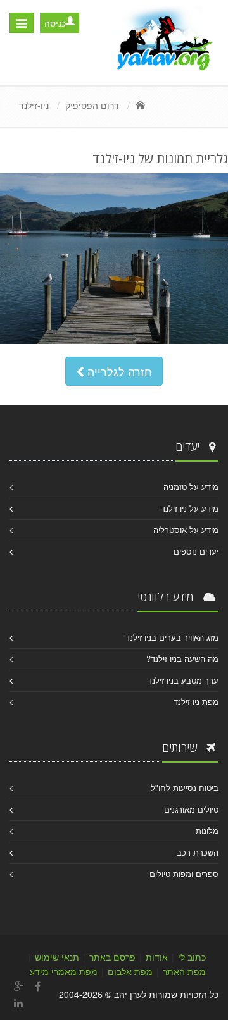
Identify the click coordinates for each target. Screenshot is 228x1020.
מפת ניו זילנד (196, 702)
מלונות (207, 831)
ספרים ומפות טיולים (183, 874)
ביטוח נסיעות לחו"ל (184, 788)
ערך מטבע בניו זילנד (183, 680)
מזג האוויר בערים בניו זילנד (171, 637)
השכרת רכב (197, 852)
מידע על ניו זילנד (189, 508)
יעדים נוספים (196, 551)
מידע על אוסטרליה (185, 530)
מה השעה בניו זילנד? (182, 659)
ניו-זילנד (34, 105)
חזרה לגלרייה (118, 371)
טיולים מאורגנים (191, 809)
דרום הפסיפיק (92, 105)
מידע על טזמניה (190, 487)
